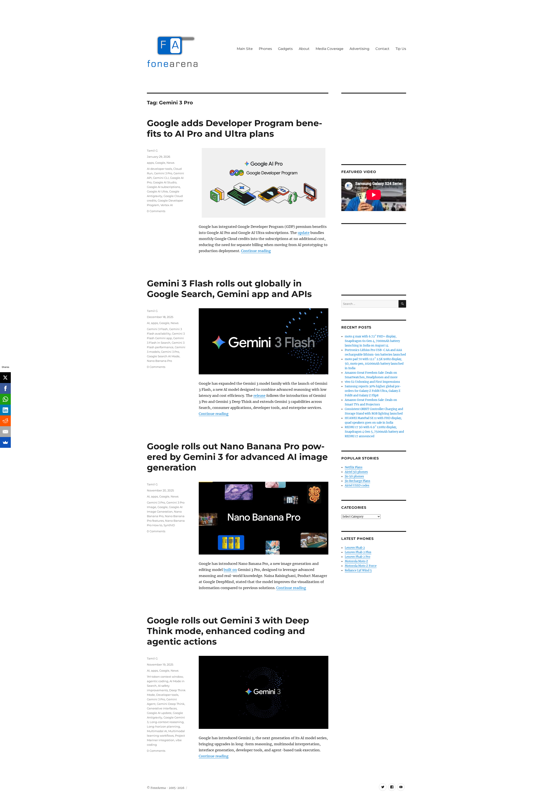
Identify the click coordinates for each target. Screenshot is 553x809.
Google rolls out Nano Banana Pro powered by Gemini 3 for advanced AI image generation (237, 457)
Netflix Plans (353, 467)
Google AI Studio (164, 182)
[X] (5, 377)
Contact (382, 49)
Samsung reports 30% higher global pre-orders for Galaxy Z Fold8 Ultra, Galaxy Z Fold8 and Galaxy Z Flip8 (373, 391)
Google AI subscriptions (163, 187)
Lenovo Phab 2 (355, 548)
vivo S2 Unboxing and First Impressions (372, 382)
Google (160, 162)
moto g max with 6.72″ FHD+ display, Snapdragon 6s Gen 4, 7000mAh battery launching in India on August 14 (372, 341)
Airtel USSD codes (357, 485)
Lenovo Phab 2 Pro (357, 557)
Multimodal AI (157, 731)
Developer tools (167, 694)
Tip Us (401, 49)
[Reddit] (5, 420)
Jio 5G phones (354, 476)
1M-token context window (165, 676)
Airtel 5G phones (356, 472)
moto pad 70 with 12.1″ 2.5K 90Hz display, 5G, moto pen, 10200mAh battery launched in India (374, 363)
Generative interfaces (162, 708)
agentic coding (157, 681)
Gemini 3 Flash (157, 329)
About (304, 49)
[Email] (5, 431)
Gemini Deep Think (170, 704)
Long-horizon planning (163, 726)
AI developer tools (159, 168)
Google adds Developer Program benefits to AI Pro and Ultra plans (234, 128)
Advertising (359, 49)
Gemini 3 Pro (163, 173)
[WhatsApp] (5, 399)
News (170, 162)
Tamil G (152, 150)
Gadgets (285, 49)
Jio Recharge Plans (357, 481)
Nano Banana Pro (159, 360)
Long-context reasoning (167, 722)
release (259, 395)
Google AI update (159, 713)
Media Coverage (329, 49)
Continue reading (256, 251)
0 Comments (156, 211)
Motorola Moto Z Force (361, 566)
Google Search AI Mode (163, 356)
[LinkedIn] (5, 410)
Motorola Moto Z (356, 561)
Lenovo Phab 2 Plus (358, 552)
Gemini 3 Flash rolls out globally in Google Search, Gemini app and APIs (229, 288)
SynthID (169, 525)
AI (148, 323)
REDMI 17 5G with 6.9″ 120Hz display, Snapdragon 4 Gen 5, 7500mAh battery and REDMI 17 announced (374, 431)
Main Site (245, 49)
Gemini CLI (161, 178)
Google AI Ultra (157, 191)
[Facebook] (5, 388)
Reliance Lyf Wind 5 (358, 570)
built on (230, 569)
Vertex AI (166, 205)
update (304, 232)
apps (150, 162)
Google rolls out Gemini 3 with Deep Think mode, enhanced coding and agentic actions (228, 631)
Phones (265, 49)
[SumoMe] (5, 442)
